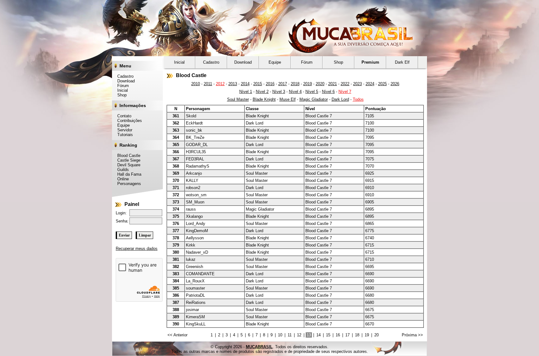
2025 (382, 83)
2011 (208, 83)
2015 (257, 83)
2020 (320, 83)
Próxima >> (412, 335)
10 (280, 335)
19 (367, 335)
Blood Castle (127, 155)
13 (309, 335)
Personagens (127, 183)
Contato (122, 116)
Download (124, 81)
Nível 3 (278, 91)
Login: (121, 213)
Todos (358, 99)
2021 (332, 83)
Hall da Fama (127, 174)
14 (318, 335)
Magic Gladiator (313, 99)
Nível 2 (262, 91)
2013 (232, 83)
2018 (295, 83)
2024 (370, 83)
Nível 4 (295, 91)
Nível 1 (245, 91)
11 (290, 335)
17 (347, 335)
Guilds (121, 169)
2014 (245, 83)
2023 (357, 83)
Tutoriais (123, 134)
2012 (220, 83)
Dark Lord (340, 99)
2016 (270, 83)
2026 (395, 83)
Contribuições (128, 120)
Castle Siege (127, 160)
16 (338, 335)
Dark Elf (402, 62)
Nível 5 (311, 91)
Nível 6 (328, 91)
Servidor (123, 130)
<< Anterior (177, 335)
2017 (282, 83)
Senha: (122, 221)
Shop (120, 95)
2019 (307, 83)
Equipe (122, 125)
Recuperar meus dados (137, 248)
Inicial (121, 90)
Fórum (121, 85)
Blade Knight (264, 99)
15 (328, 335)
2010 (195, 83)
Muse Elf (287, 99)
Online (121, 179)
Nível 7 (344, 91)
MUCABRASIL (259, 346)
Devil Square (127, 165)
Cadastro (124, 76)
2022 (345, 83)
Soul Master (238, 99)
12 (299, 335)
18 (357, 335)
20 (376, 335)
